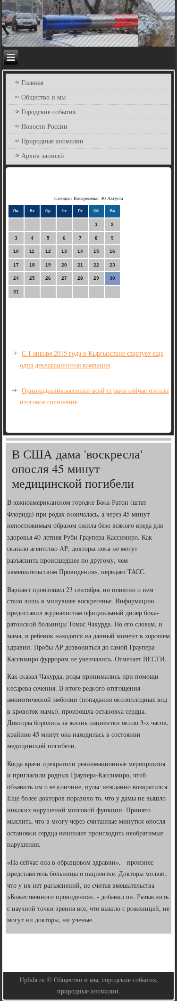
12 (48, 251)
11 (31, 251)
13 (64, 251)
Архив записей (42, 155)
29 (96, 278)
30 (112, 278)
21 (80, 264)
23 (112, 264)
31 (16, 291)
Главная (32, 82)
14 (80, 251)
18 (32, 264)
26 (48, 278)
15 (96, 251)
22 (96, 264)
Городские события (48, 111)
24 (16, 278)
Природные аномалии (52, 140)
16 (112, 251)
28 (80, 278)
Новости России (44, 126)
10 (16, 251)
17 (16, 264)
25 (32, 278)
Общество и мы (43, 96)
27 (64, 278)
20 (64, 264)
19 (48, 264)
